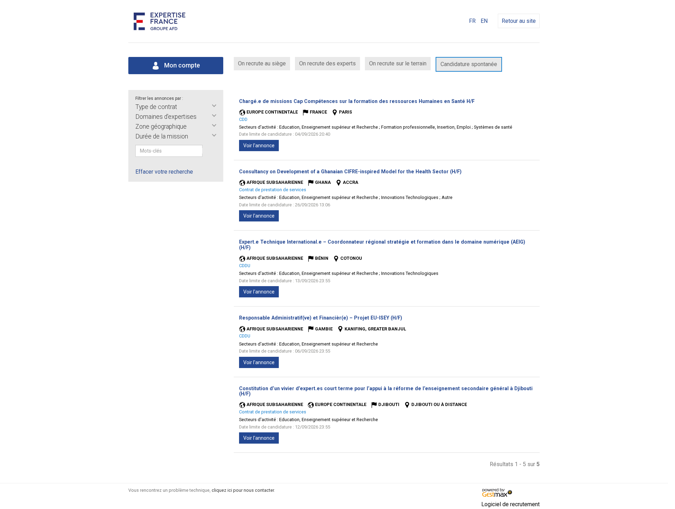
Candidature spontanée (469, 64)
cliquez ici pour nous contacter (243, 490)
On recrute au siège (262, 63)
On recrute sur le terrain (397, 63)
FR (472, 21)
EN (484, 21)
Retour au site (519, 21)
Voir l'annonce (259, 145)
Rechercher (207, 151)
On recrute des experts (327, 63)
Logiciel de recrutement (510, 504)
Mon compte (181, 65)
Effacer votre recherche (164, 171)
